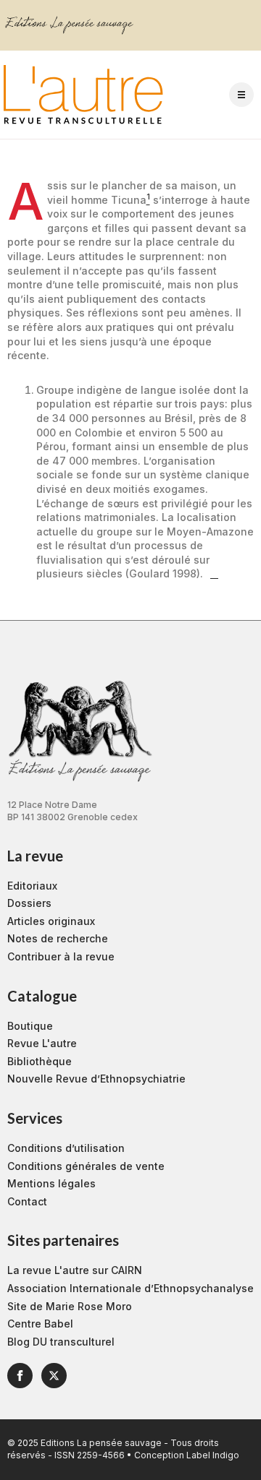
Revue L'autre (42, 1043)
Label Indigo (212, 1455)
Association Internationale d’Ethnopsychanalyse (130, 1288)
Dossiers (29, 903)
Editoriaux (32, 885)
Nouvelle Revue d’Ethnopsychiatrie (96, 1078)
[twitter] (54, 1375)
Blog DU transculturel (61, 1341)
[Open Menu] (241, 94)
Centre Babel (40, 1323)
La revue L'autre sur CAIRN (74, 1270)
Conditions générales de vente (86, 1166)
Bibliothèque (39, 1061)
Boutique (30, 1026)
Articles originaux (51, 921)
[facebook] (20, 1375)
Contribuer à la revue (61, 956)
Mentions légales (51, 1183)
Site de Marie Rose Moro (69, 1306)
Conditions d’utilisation (66, 1148)
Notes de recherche (57, 938)
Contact (27, 1201)
